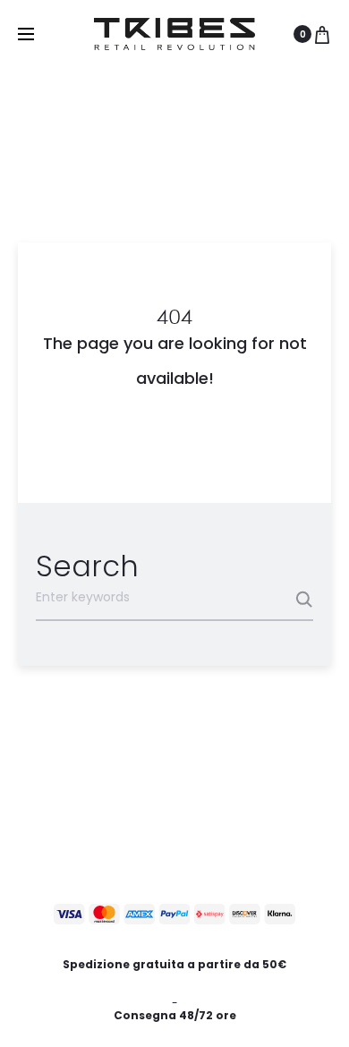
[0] (322, 34)
